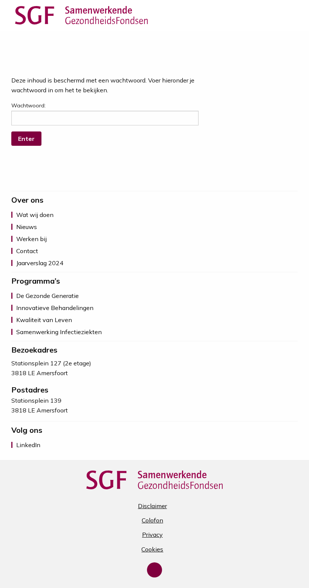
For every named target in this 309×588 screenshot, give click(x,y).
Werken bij (31, 239)
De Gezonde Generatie (47, 296)
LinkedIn (28, 445)
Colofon (152, 520)
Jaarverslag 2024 (39, 263)
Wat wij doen (35, 215)
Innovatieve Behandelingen (54, 308)
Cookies (152, 549)
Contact (27, 251)
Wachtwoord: (28, 105)
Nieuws (26, 227)
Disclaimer (152, 506)
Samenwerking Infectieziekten (59, 332)
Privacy (152, 534)
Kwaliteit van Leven (44, 320)
